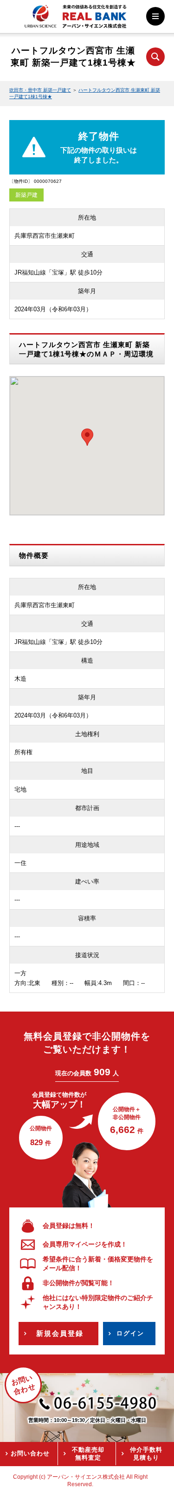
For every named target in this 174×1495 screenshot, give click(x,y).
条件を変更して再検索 (155, 56)
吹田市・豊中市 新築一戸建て (40, 90)
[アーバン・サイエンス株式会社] (76, 22)
